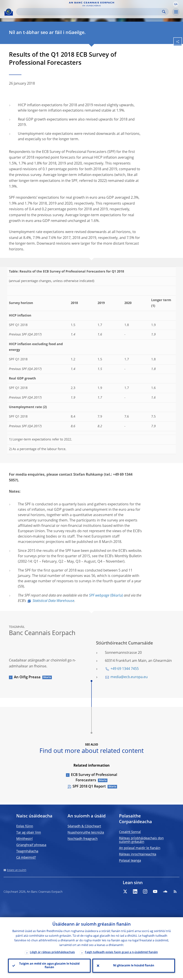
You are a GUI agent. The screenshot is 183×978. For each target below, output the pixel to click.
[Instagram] (145, 891)
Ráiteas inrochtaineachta (137, 854)
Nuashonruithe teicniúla (86, 832)
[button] (175, 4)
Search (164, 12)
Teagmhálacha (27, 851)
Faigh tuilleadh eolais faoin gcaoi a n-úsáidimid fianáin (121, 952)
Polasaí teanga (130, 860)
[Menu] (176, 12)
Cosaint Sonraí (130, 832)
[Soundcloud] (165, 891)
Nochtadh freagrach (83, 838)
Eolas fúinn (24, 826)
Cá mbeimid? (26, 857)
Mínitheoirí (24, 838)
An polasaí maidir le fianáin (139, 848)
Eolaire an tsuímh (16, 870)
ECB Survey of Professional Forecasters (94, 777)
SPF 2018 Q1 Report (89, 786)
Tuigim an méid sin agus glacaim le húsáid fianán (49, 965)
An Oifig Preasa (27, 677)
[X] (125, 891)
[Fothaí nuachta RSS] (175, 891)
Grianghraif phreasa (31, 845)
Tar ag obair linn (28, 832)
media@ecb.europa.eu (129, 677)
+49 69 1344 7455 (124, 669)
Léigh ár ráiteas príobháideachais (52, 952)
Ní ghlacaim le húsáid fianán (133, 965)
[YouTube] (155, 891)
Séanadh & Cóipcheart (84, 826)
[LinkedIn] (135, 891)
